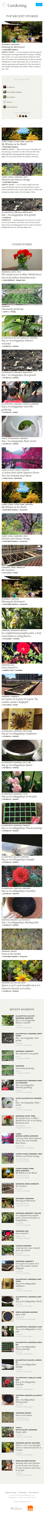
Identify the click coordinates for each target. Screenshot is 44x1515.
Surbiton (6, 220)
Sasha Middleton (12, 107)
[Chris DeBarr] (20, 116)
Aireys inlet (8, 52)
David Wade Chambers (10, 50)
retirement (6, 44)
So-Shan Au (10, 87)
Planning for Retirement (13, 47)
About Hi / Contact (11, 1492)
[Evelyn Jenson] (17, 116)
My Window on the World (14, 144)
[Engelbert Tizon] (23, 116)
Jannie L (9, 102)
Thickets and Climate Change (16, 179)
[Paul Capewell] (26, 116)
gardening (15, 44)
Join (39, 4)
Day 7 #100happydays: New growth (19, 215)
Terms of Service (34, 1492)
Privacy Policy (22, 1492)
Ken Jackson (10, 97)
